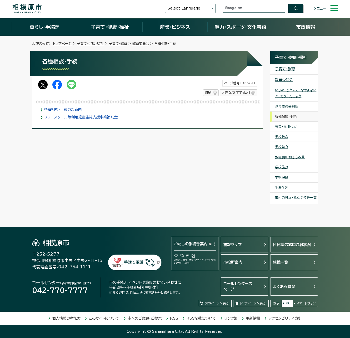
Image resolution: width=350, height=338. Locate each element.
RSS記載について (201, 318)
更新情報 (253, 318)
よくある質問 (284, 286)
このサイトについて (104, 318)
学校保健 (281, 177)
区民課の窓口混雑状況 (292, 244)
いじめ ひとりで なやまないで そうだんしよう (295, 93)
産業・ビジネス (175, 27)
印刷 (208, 92)
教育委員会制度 (286, 106)
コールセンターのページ (237, 286)
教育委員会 (140, 43)
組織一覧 (280, 262)
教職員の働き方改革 (290, 157)
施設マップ (232, 244)
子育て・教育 (118, 43)
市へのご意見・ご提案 (145, 318)
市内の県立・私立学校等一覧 (296, 197)
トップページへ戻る (252, 303)
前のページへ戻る (217, 303)
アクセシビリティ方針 (285, 318)
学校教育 (281, 136)
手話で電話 (133, 262)
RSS (174, 318)
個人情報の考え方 (66, 318)
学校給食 (281, 147)
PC (288, 303)
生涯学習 (281, 187)
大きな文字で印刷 (235, 92)
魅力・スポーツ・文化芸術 (240, 27)
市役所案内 (232, 262)
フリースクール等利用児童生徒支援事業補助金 (81, 117)
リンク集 (230, 318)
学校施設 (281, 167)
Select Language (183, 8)
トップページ (62, 43)
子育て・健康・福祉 (110, 27)
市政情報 (305, 27)
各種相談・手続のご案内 (63, 109)
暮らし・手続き (45, 27)
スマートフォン (306, 303)
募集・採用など (285, 126)
